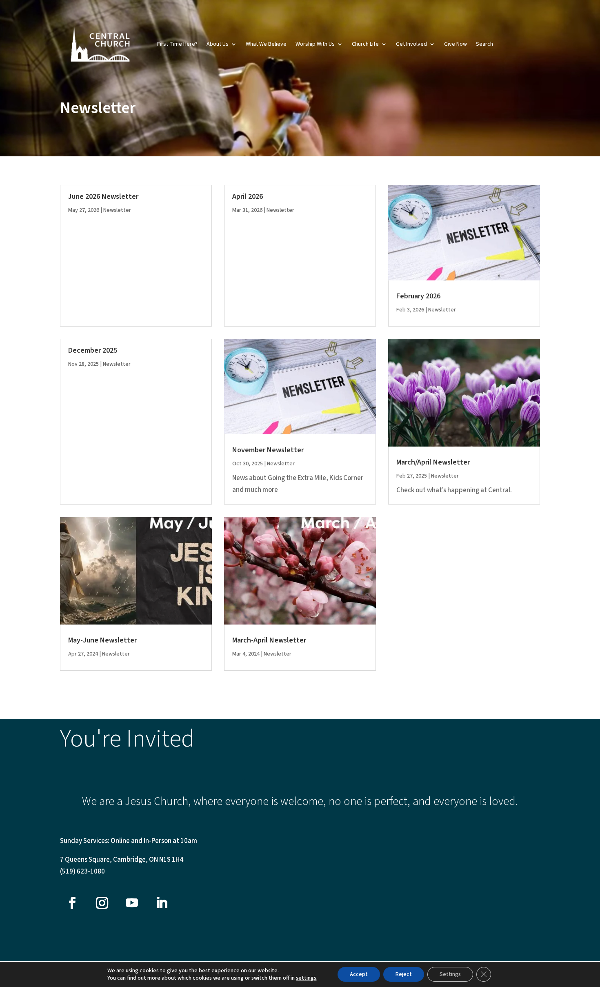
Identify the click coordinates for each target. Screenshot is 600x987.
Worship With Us (315, 44)
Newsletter (117, 210)
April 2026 (247, 196)
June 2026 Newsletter (103, 196)
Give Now (455, 44)
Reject (404, 974)
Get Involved (411, 44)
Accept (359, 974)
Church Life (365, 44)
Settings (450, 974)
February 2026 (418, 296)
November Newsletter (268, 450)
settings (306, 978)
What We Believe (266, 44)
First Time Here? (177, 44)
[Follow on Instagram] (102, 903)
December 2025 (92, 350)
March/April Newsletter (433, 462)
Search (484, 44)
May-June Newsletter (102, 640)
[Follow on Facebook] (72, 903)
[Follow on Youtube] (132, 903)
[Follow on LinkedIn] (161, 903)
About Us (218, 44)
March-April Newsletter (269, 640)
